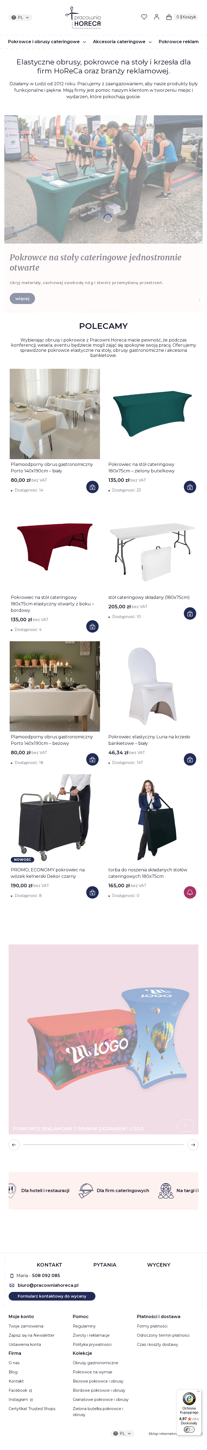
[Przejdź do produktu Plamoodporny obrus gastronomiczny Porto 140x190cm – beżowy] (55, 686)
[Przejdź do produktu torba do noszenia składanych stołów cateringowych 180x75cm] (152, 819)
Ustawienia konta (25, 1344)
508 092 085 (46, 1275)
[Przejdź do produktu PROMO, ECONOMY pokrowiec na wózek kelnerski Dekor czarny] (55, 819)
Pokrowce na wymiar (92, 1372)
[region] (103, 1191)
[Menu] (198, 1392)
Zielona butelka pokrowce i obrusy (98, 1411)
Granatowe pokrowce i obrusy (101, 1399)
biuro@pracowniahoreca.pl (48, 1285)
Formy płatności (152, 1326)
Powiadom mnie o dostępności (190, 892)
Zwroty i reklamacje (91, 1335)
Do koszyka (92, 487)
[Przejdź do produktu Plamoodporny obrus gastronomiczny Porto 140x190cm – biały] (55, 414)
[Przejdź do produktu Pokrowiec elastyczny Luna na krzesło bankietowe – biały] (152, 686)
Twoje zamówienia (26, 1326)
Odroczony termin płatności (163, 1335)
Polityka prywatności (92, 1344)
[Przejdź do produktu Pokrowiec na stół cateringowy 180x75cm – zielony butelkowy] (152, 414)
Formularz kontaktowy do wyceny (52, 1296)
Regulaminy (84, 1326)
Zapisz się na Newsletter (31, 1335)
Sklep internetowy (174, 1434)
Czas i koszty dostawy (157, 1344)
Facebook (18, 1390)
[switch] (189, 1429)
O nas (14, 1362)
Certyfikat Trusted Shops (32, 1408)
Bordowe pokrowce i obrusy (99, 1390)
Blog (13, 1372)
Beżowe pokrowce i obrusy (98, 1381)
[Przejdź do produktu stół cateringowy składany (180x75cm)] (152, 547)
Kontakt (16, 1381)
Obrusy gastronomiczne (95, 1362)
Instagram (19, 1399)
